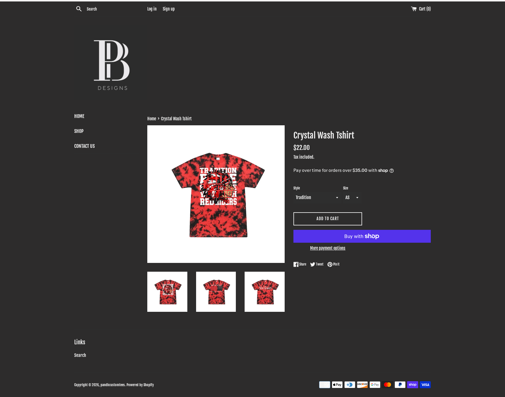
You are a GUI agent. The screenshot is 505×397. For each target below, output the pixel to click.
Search (80, 355)
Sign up (169, 8)
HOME (79, 116)
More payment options (327, 248)
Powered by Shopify (140, 385)
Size (345, 188)
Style (296, 188)
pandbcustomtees (113, 385)
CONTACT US (84, 146)
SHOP (79, 131)
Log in (152, 8)
